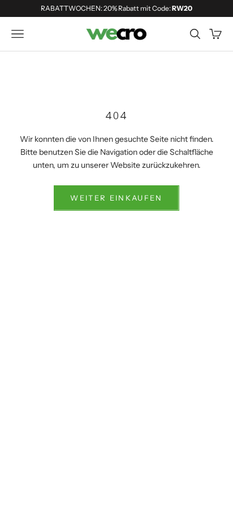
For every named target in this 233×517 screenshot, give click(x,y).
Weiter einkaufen (116, 197)
